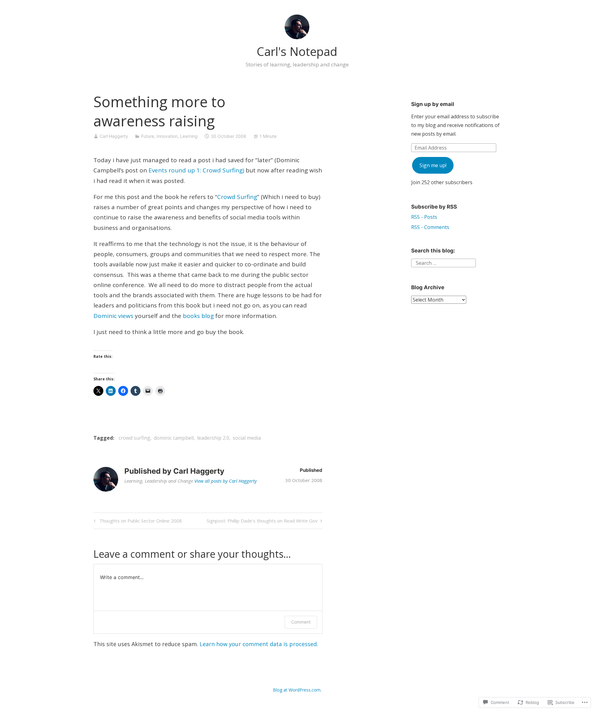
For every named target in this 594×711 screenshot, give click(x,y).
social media (247, 437)
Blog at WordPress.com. (297, 690)
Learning (189, 136)
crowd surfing (134, 437)
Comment (301, 621)
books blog (198, 316)
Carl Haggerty (114, 136)
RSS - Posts (424, 217)
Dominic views (113, 316)
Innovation (167, 136)
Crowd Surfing (237, 197)
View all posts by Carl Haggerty (225, 481)
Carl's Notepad (297, 51)
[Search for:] (443, 262)
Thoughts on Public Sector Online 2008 (137, 521)
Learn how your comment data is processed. (259, 644)
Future (147, 136)
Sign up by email (432, 104)
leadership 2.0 (213, 437)
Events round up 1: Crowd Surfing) (196, 170)
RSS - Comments (430, 227)
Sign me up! (433, 165)
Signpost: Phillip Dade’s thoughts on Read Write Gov (262, 521)
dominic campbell (174, 437)
